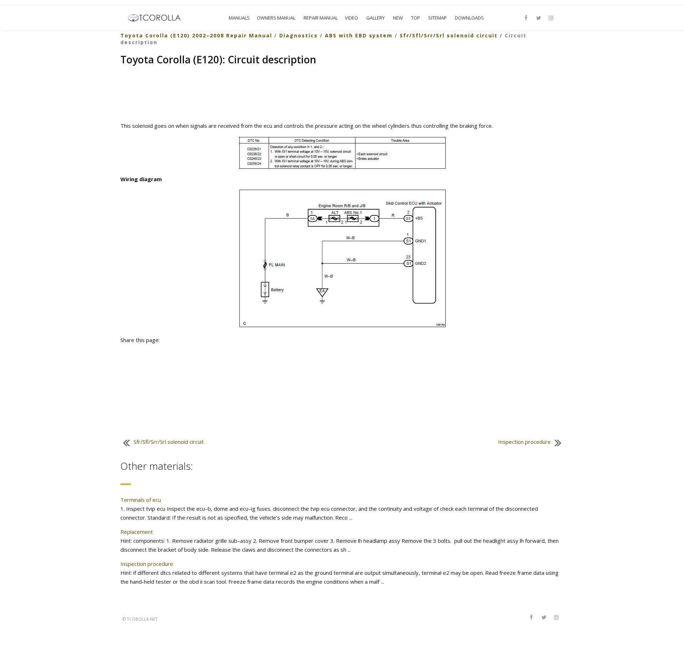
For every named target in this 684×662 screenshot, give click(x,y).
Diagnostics (298, 35)
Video (351, 18)
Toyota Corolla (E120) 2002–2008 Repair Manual (196, 35)
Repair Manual (321, 18)
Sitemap (437, 18)
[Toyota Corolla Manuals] (157, 17)
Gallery (375, 18)
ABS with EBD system (359, 35)
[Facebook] (526, 18)
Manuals (239, 18)
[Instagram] (551, 18)
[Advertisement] (342, 94)
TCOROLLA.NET (142, 619)
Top (415, 18)
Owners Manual (276, 18)
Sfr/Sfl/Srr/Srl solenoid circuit (449, 35)
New (398, 18)
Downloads (469, 18)
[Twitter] (538, 18)
